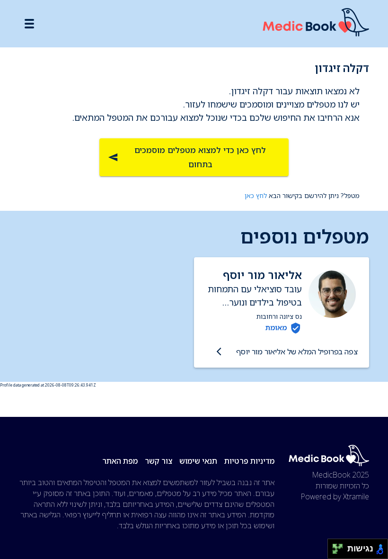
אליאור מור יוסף (262, 275)
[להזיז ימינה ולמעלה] (340, 546)
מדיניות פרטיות (249, 461)
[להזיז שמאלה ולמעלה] (335, 546)
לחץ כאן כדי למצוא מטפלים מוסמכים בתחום (200, 157)
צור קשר (158, 461)
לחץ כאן (256, 195)
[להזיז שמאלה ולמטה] (335, 551)
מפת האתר (120, 461)
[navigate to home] (316, 24)
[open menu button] (29, 23)
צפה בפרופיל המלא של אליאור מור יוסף (297, 351)
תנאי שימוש (198, 461)
